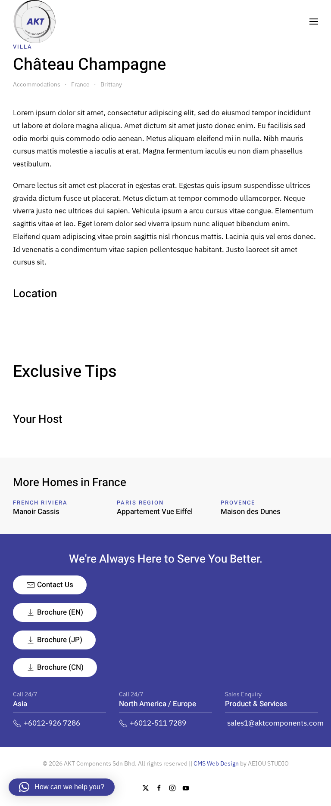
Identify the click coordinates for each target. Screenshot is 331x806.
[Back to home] (34, 21)
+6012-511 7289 (158, 723)
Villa (22, 47)
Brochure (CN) (60, 667)
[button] (313, 21)
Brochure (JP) (59, 639)
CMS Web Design (216, 763)
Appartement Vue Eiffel (155, 511)
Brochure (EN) (60, 612)
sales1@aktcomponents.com (275, 723)
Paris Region (140, 502)
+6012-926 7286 (52, 723)
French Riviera (40, 502)
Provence (238, 502)
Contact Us (55, 584)
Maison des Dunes (251, 511)
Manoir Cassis (36, 511)
